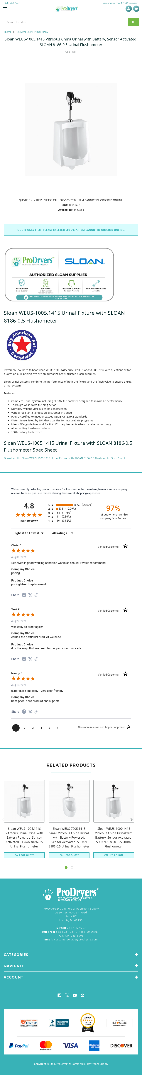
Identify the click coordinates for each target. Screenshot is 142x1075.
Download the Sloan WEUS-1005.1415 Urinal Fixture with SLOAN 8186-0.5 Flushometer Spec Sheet (64, 458)
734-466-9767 (71, 928)
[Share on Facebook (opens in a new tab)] (24, 595)
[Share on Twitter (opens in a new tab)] (30, 595)
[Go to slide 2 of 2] (72, 867)
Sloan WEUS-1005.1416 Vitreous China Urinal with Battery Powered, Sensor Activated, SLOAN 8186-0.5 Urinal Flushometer (24, 837)
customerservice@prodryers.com (71, 939)
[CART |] (137, 9)
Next (131, 820)
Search (133, 22)
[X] (67, 995)
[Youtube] (75, 995)
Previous (3, 820)
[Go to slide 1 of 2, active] (66, 867)
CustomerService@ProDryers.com (120, 2)
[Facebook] (59, 995)
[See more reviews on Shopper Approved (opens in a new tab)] (36, 595)
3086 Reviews (33, 521)
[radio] (71, 505)
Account (129, 9)
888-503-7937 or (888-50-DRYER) (71, 931)
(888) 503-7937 (12, 2)
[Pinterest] (82, 995)
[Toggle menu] (5, 9)
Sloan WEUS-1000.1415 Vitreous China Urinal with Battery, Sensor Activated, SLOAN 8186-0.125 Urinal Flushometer (114, 837)
